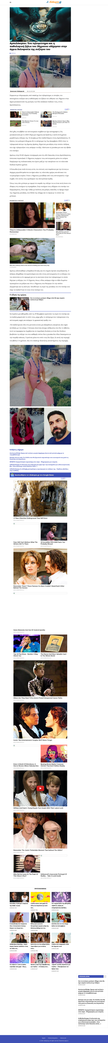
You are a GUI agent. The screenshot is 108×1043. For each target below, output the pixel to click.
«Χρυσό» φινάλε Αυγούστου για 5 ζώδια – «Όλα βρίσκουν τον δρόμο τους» (61, 967)
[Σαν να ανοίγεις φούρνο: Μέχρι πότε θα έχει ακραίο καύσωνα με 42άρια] (19, 303)
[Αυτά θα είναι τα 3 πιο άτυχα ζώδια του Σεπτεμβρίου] (61, 917)
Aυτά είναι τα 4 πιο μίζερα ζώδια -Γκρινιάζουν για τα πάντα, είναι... (40, 946)
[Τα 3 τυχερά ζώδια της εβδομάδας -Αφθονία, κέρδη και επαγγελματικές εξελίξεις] (61, 897)
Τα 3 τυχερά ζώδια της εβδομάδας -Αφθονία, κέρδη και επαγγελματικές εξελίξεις (61, 905)
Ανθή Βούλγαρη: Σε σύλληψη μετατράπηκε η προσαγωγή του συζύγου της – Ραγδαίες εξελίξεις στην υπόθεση (39, 469)
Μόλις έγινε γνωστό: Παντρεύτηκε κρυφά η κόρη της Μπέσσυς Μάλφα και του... (40, 926)
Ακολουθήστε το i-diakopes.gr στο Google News (34, 475)
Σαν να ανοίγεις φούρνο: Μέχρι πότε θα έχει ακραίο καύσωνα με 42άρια (47, 299)
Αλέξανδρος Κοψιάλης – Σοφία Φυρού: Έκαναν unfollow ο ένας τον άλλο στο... (19, 946)
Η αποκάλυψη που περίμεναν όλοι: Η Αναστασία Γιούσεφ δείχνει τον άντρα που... (18, 926)
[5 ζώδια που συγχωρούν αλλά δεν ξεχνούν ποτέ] (61, 938)
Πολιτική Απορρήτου (53, 1038)
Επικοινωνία (63, 1038)
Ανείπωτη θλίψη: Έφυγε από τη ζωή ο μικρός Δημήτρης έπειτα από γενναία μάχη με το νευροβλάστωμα (37, 453)
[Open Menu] (10, 2)
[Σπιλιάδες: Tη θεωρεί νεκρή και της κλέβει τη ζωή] (19, 897)
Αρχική (43, 1038)
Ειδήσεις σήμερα (16, 450)
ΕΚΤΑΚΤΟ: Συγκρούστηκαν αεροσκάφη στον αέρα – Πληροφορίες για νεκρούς (33, 462)
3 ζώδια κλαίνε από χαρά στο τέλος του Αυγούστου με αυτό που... (39, 905)
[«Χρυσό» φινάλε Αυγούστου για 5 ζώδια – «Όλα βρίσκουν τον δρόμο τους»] (61, 958)
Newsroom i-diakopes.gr (17, 91)
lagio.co (66, 1040)
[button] (40, 24)
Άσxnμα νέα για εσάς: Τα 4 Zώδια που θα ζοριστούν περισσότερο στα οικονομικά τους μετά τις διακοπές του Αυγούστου (39, 458)
